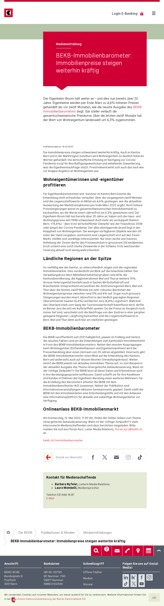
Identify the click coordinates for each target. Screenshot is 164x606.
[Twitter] (133, 584)
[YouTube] (141, 584)
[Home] (8, 532)
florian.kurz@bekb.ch (128, 429)
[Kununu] (133, 577)
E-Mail (50, 498)
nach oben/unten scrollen (159, 550)
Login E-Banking (125, 14)
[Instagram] (149, 577)
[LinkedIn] (126, 577)
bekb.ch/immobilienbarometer (63, 440)
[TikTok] (126, 584)
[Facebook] (141, 577)
